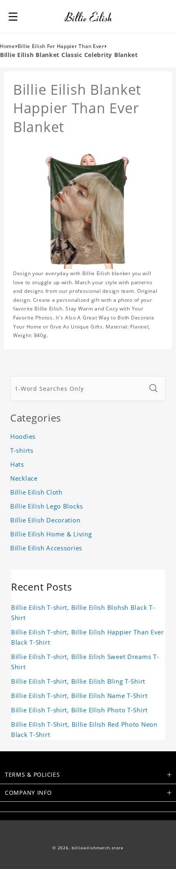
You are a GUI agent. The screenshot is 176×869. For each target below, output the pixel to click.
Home (7, 46)
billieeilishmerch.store (98, 848)
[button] (13, 16)
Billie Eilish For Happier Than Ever (61, 46)
